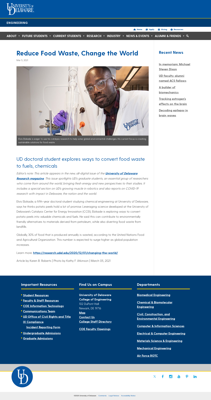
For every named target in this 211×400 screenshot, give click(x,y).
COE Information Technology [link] (43, 306)
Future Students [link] (34, 36)
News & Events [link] (137, 36)
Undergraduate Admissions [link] (42, 333)
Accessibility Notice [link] (128, 396)
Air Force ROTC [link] (147, 355)
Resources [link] (178, 29)
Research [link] (94, 36)
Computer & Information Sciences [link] (160, 326)
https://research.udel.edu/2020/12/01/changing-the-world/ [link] (75, 252)
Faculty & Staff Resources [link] (41, 300)
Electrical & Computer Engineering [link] (161, 333)
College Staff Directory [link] (95, 321)
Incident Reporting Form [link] (43, 327)
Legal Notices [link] (114, 396)
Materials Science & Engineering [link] (159, 340)
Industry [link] (114, 36)
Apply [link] (151, 29)
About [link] (11, 36)
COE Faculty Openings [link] (94, 329)
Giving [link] (164, 29)
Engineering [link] (17, 22)
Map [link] (82, 312)
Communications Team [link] (39, 311)
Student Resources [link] (36, 295)
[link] (154, 376)
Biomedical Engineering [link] (153, 295)
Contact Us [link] (87, 317)
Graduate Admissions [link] (38, 338)
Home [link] (139, 29)
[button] (187, 35)
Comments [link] (102, 396)
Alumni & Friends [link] (168, 36)
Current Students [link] (67, 36)
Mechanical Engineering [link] (154, 348)
